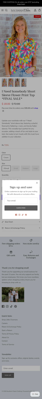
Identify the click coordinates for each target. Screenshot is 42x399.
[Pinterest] (26, 215)
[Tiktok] (23, 215)
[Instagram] (19, 215)
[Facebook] (16, 215)
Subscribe (21, 208)
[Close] (36, 182)
